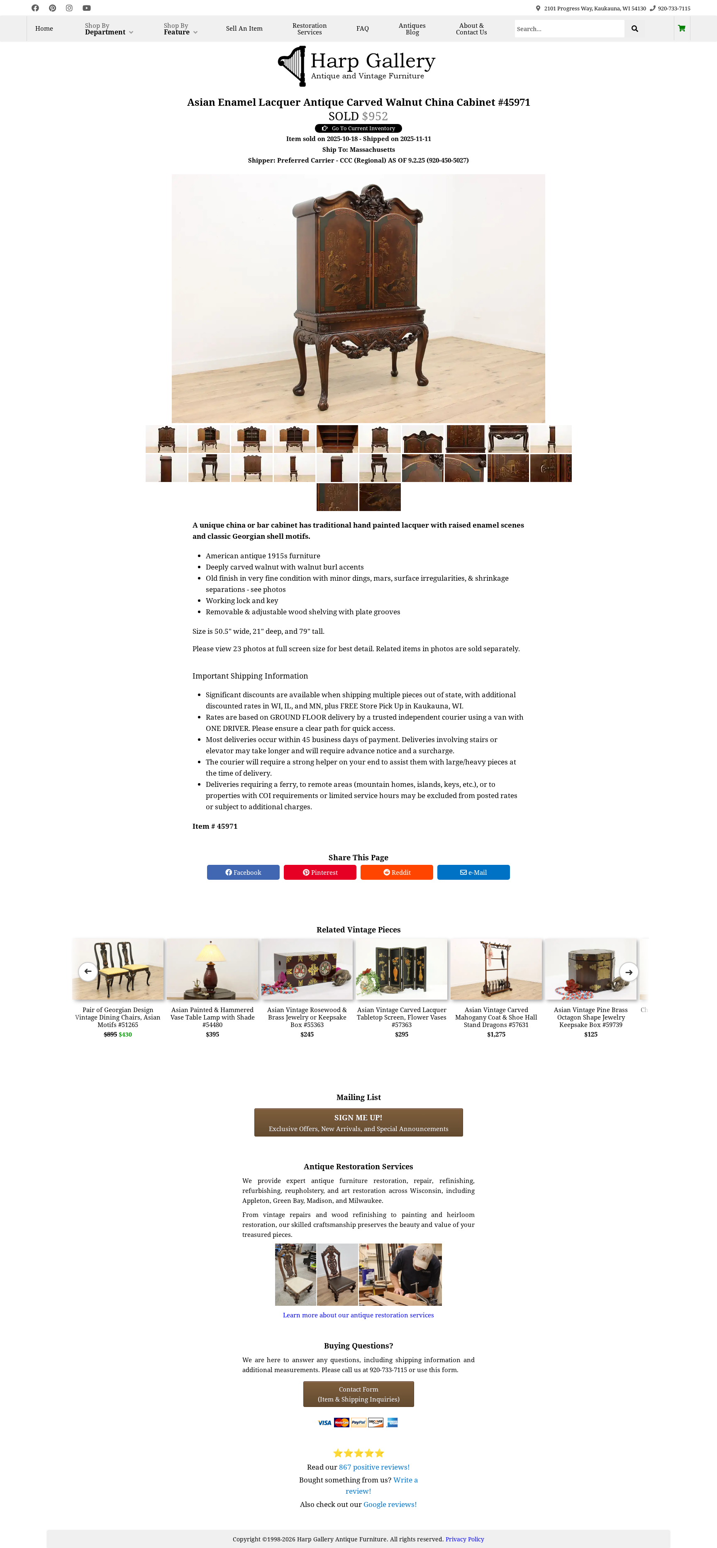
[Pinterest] (52, 8)
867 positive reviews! (374, 1467)
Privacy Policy (465, 1539)
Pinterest (324, 872)
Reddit (400, 872)
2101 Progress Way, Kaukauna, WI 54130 (595, 8)
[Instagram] (69, 8)
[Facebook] (35, 8)
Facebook (246, 872)
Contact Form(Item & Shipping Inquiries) (359, 1394)
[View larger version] (358, 298)
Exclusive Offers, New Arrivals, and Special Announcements (359, 1122)
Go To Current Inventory (363, 128)
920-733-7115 (674, 8)
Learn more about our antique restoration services (358, 1315)
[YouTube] (87, 8)
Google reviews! (390, 1504)
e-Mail (477, 872)
